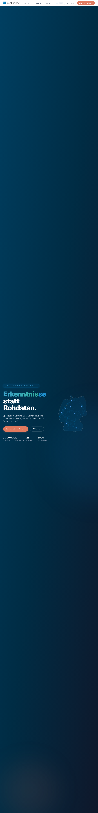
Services (27, 3)
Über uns (48, 3)
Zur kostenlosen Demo (14, 429)
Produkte (38, 3)
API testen (37, 429)
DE (57, 3)
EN (61, 3)
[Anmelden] (93, 3)
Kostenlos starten (85, 3)
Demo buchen (69, 3)
